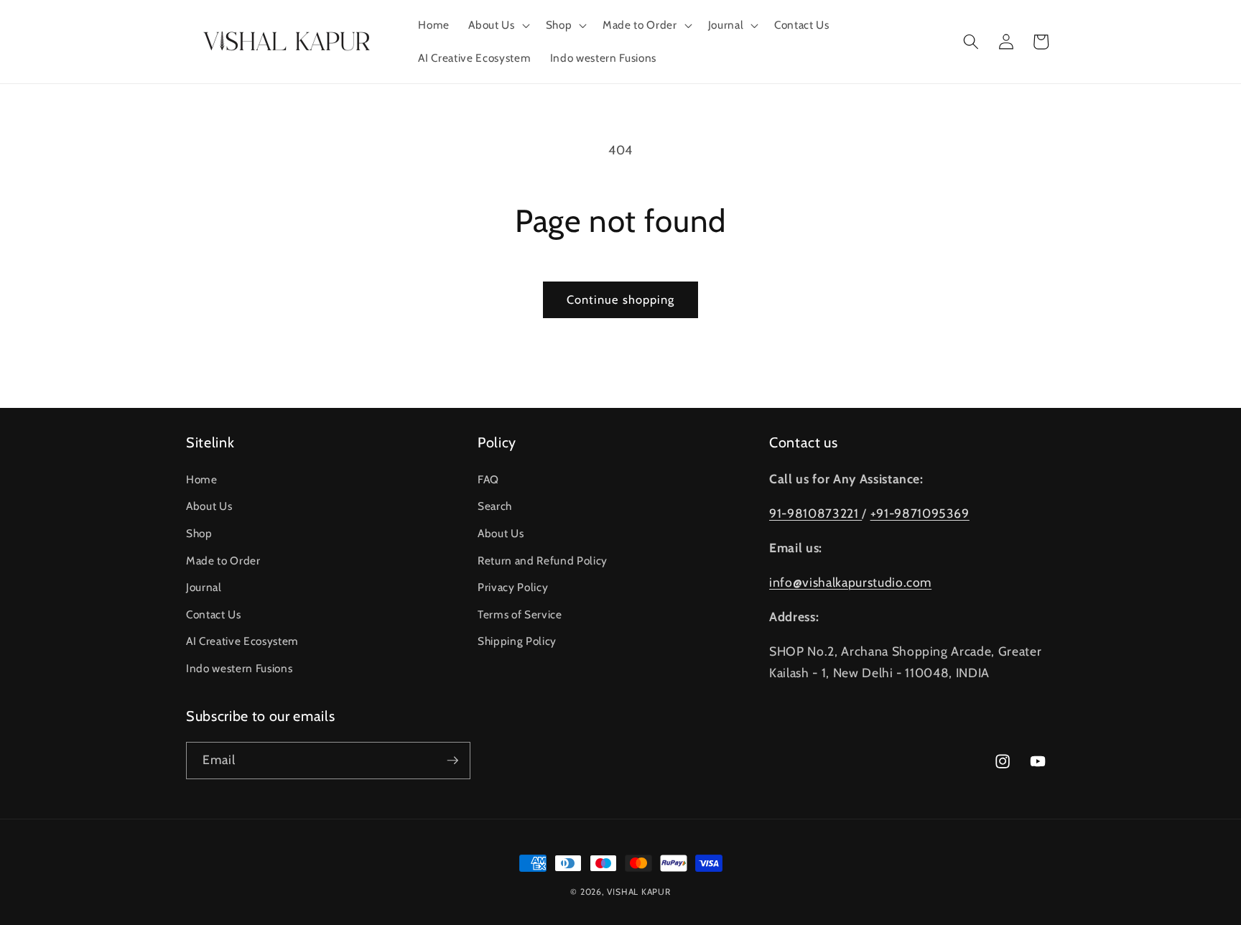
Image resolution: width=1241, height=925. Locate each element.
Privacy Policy (513, 587)
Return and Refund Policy (543, 560)
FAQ (488, 479)
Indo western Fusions (239, 668)
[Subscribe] (452, 760)
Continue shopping (621, 299)
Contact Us (213, 614)
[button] (497, 25)
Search (495, 506)
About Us (209, 506)
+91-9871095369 (920, 513)
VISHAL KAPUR (638, 891)
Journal (204, 587)
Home (202, 479)
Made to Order (223, 560)
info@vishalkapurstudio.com (850, 582)
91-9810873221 (815, 513)
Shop (199, 533)
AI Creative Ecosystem (242, 641)
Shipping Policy (517, 641)
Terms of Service (520, 614)
